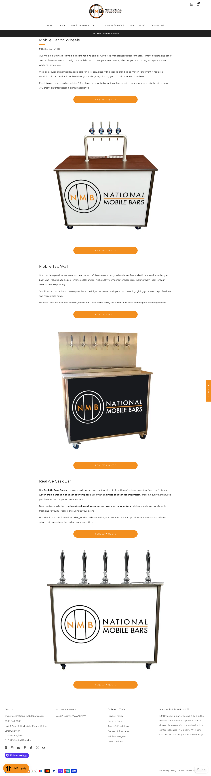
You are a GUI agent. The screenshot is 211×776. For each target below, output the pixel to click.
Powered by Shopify (167, 771)
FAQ (131, 25)
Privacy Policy (115, 716)
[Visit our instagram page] (12, 747)
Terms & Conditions (118, 726)
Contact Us (157, 25)
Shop (62, 25)
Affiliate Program (117, 736)
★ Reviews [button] (208, 391)
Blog (142, 25)
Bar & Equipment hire (83, 25)
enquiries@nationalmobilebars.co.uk (24, 716)
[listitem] (105, 33)
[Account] (191, 4)
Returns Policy (116, 721)
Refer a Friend (115, 741)
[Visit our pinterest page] (25, 747)
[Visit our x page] (37, 747)
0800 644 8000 (13, 721)
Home (50, 25)
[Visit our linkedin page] (18, 747)
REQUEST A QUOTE (105, 99)
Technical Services (112, 25)
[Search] (204, 4)
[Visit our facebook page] (6, 747)
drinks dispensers (168, 725)
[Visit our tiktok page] (31, 747)
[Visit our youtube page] (44, 747)
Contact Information (119, 731)
